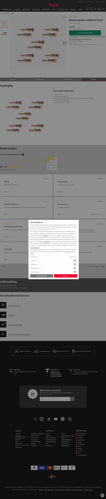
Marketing (33, 264)
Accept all (65, 276)
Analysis (33, 260)
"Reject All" (45, 235)
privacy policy (67, 251)
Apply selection (42, 276)
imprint (32, 253)
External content (35, 272)
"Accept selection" (35, 247)
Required (33, 257)
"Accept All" (47, 241)
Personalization (35, 268)
